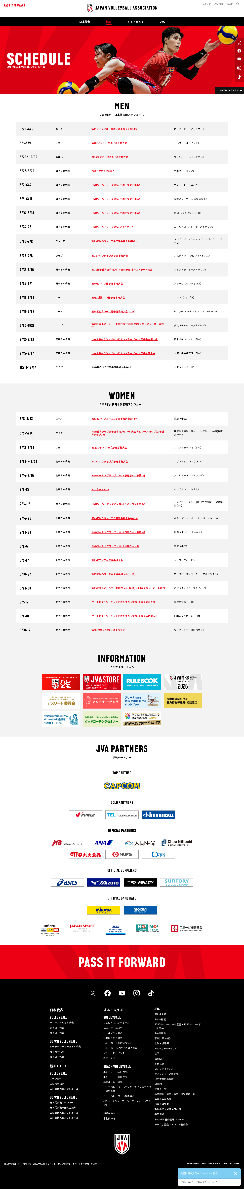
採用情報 (159, 1114)
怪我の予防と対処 (113, 1037)
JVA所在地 (160, 1033)
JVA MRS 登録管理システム (169, 1119)
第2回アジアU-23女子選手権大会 (109, 447)
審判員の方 (109, 1118)
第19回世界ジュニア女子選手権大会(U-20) (114, 518)
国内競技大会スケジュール (64, 1088)
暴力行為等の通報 (80, 1163)
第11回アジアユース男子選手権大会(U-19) (114, 129)
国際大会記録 (57, 1083)
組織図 (158, 1083)
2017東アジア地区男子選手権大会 (109, 157)
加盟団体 (159, 1058)
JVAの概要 (160, 1019)
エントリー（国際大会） (116, 1077)
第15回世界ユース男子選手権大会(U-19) (113, 311)
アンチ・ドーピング (114, 1053)
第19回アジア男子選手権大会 (107, 283)
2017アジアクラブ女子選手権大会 (109, 461)
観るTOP (57, 1065)
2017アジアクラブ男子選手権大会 (109, 255)
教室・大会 (109, 1058)
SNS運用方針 (39, 1163)
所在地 (94, 1163)
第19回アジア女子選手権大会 (107, 560)
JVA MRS (218, 3)
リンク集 (51, 1163)
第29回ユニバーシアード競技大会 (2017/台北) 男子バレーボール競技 (127, 325)
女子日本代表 (57, 1032)
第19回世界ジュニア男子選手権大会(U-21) (114, 241)
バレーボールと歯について (117, 1042)
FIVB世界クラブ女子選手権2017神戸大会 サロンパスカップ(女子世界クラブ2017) (127, 433)
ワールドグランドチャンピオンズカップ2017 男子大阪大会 (123, 353)
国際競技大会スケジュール (64, 1112)
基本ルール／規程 (113, 1081)
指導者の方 (109, 1113)
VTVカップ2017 (100, 489)
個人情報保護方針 (12, 1163)
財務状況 (159, 1063)
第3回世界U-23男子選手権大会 (108, 297)
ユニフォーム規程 (113, 1027)
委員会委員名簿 (163, 1099)
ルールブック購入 (113, 1032)
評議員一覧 (160, 1089)
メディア (207, 3)
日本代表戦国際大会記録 (63, 1107)
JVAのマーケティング (166, 1048)
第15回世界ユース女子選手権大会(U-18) (113, 574)
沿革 (157, 1053)
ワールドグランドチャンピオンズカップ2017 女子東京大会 (123, 602)
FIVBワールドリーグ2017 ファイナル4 (112, 226)
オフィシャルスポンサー (168, 1073)
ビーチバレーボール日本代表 (65, 1046)
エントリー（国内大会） (116, 1071)
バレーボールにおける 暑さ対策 (120, 1048)
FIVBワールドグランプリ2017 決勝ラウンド (115, 546)
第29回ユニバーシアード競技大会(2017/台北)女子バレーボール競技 (128, 588)
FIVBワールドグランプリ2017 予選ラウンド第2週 (118, 503)
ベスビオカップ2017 (102, 170)
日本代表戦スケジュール (63, 1102)
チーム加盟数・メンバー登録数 (171, 1124)
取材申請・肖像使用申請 (168, 1109)
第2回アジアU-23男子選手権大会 (109, 143)
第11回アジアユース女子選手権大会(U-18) (114, 418)
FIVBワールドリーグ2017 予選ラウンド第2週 (115, 198)
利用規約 (27, 1163)
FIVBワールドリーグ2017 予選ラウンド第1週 (115, 184)
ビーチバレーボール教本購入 (119, 1095)
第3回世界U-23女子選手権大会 (108, 630)
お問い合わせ (64, 1163)
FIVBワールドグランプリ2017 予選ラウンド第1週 (118, 475)
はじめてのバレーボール (116, 1022)
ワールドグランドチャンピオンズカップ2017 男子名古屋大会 (124, 339)
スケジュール (57, 1078)
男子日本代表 (57, 1027)
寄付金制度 (160, 1014)
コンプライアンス (164, 1068)
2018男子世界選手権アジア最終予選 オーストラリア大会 (122, 269)
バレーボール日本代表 (62, 1022)
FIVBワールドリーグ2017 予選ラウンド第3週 (115, 212)
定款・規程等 (162, 1043)
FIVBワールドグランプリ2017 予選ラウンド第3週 (118, 532)
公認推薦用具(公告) (165, 1079)
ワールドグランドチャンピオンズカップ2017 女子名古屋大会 (124, 616)
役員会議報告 (162, 1104)
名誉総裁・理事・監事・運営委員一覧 (175, 1094)
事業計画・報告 (163, 1038)
